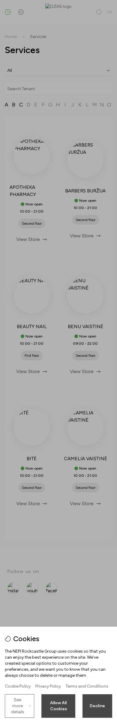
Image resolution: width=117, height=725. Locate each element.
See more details (17, 705)
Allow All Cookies (58, 705)
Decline (97, 705)
